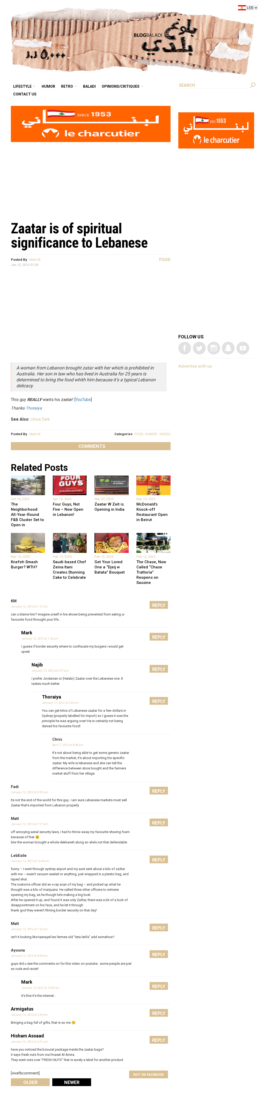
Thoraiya (34, 408)
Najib (37, 664)
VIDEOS (165, 434)
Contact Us (68, 16)
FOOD (139, 434)
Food (165, 259)
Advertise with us (195, 366)
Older (30, 1082)
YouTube (83, 399)
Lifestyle (66, 9)
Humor (88, 9)
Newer (71, 1082)
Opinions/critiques (148, 9)
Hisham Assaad (27, 1035)
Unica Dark (40, 419)
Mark (26, 632)
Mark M (34, 260)
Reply (158, 605)
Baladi (122, 9)
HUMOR (151, 434)
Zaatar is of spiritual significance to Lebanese (79, 235)
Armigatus (22, 1009)
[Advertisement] (91, 179)
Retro (103, 9)
